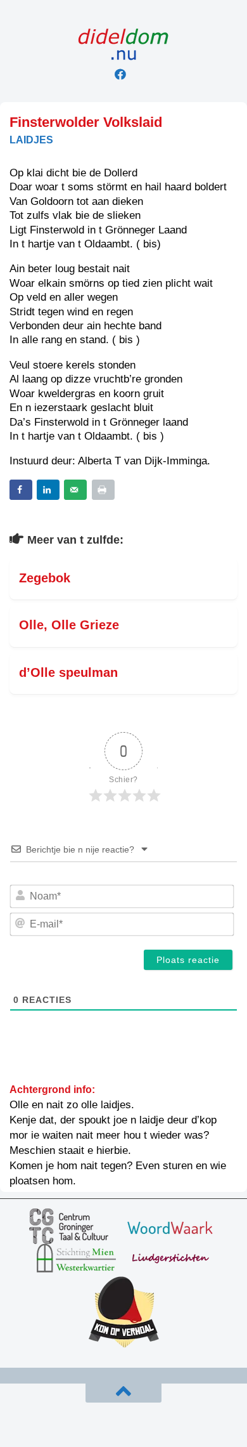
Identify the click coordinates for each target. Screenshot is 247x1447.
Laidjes (31, 139)
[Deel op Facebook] (21, 490)
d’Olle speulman (68, 672)
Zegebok (44, 578)
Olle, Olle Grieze (69, 625)
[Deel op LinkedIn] (48, 490)
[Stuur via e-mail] (75, 490)
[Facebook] (120, 74)
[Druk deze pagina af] (103, 490)
